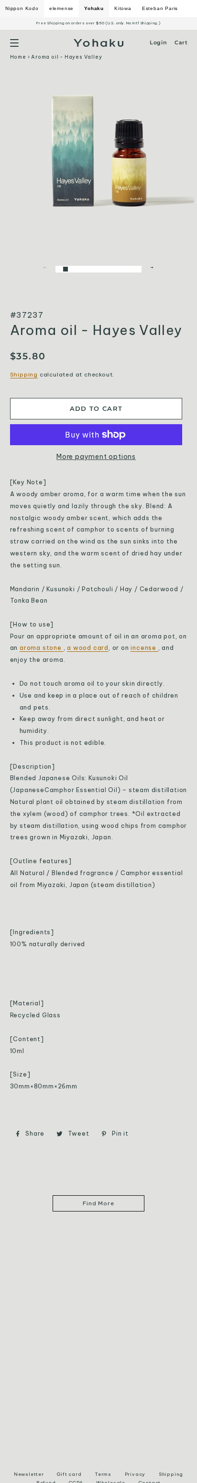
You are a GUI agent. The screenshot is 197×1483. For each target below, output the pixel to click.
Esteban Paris (160, 8)
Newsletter (29, 1474)
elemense (61, 8)
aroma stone (42, 647)
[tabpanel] (99, 149)
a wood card (88, 647)
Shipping (24, 374)
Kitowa (122, 8)
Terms (103, 1474)
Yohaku (94, 8)
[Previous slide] (44, 269)
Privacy (135, 1474)
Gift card (69, 1474)
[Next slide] (152, 269)
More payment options (96, 456)
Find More (98, 1203)
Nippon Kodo (22, 8)
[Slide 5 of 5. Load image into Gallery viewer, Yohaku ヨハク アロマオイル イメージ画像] (133, 268)
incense (144, 647)
